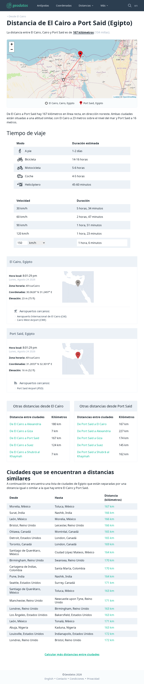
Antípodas (43, 5)
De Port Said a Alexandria (94, 431)
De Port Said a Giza (89, 438)
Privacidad (93, 678)
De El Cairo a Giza (21, 431)
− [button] (12, 49)
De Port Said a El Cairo (92, 424)
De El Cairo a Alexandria (25, 424)
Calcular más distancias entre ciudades (72, 654)
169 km (109, 544)
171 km (109, 583)
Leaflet (116, 96)
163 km (109, 591)
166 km (109, 513)
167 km (109, 506)
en (136, 6)
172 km (109, 634)
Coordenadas (64, 5)
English (49, 678)
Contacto (61, 678)
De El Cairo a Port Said (24, 438)
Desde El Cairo (17, 16)
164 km (109, 552)
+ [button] (12, 44)
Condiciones (77, 678)
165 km (109, 532)
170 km (109, 560)
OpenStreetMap (129, 96)
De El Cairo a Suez (21, 445)
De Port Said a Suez (90, 445)
